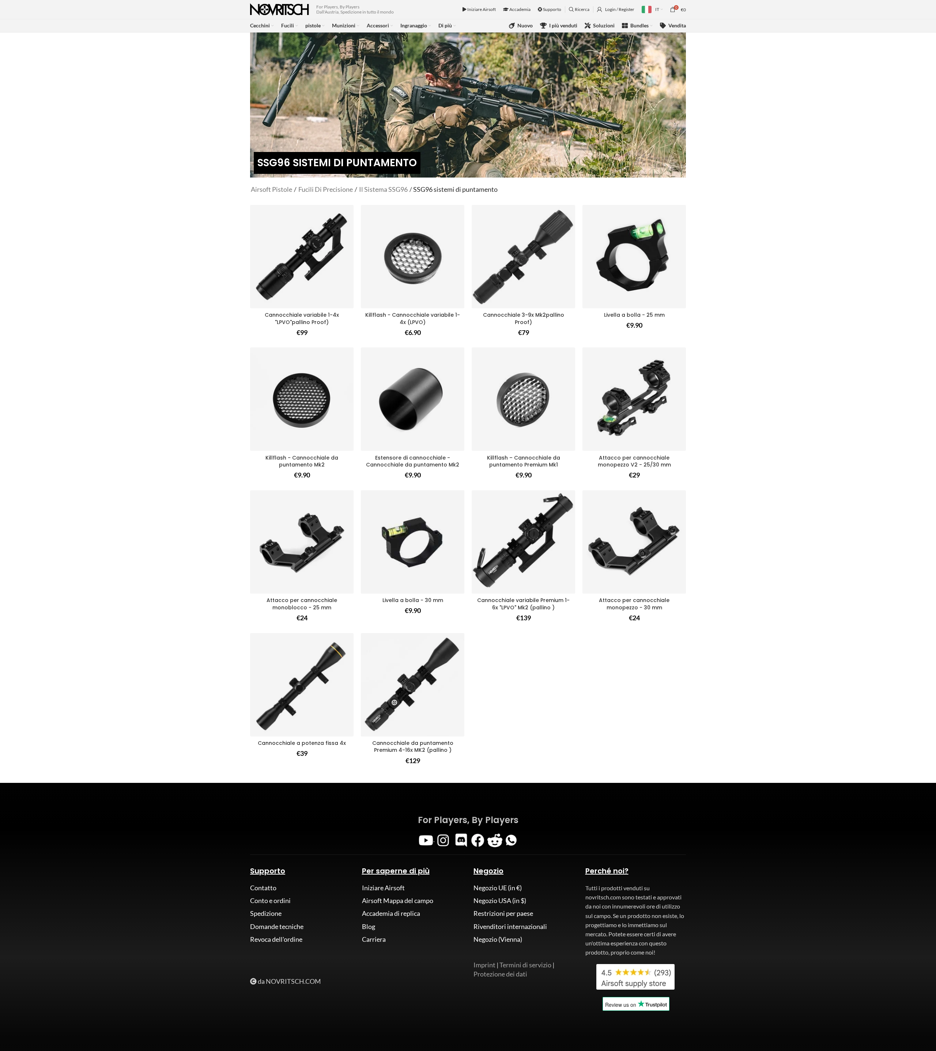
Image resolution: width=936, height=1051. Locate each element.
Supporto (551, 9)
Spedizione (266, 913)
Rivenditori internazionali (510, 926)
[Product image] (412, 256)
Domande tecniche (276, 926)
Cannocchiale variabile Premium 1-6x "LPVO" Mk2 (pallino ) (523, 604)
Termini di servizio (525, 965)
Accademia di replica (391, 913)
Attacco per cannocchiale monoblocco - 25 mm (302, 604)
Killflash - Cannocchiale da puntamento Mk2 (301, 461)
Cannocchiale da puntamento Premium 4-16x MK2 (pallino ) (412, 746)
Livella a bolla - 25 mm (634, 315)
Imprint (484, 965)
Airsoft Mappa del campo (397, 900)
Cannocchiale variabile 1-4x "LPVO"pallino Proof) (302, 318)
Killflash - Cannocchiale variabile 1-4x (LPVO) (412, 318)
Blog (368, 926)
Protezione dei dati (500, 974)
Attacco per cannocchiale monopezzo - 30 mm (634, 604)
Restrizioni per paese (503, 913)
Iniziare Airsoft (481, 9)
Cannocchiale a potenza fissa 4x (302, 743)
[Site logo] (279, 9)
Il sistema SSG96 (383, 189)
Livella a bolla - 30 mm (412, 600)
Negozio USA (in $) (499, 900)
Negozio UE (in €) (497, 888)
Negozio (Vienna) (497, 939)
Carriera (374, 939)
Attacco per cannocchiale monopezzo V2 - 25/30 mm (634, 461)
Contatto (263, 888)
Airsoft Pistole (271, 189)
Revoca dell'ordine (276, 939)
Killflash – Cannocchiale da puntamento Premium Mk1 (523, 461)
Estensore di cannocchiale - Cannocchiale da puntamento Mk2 (412, 461)
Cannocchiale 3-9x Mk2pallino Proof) (523, 318)
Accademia (520, 9)
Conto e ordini (270, 900)
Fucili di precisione (325, 189)
